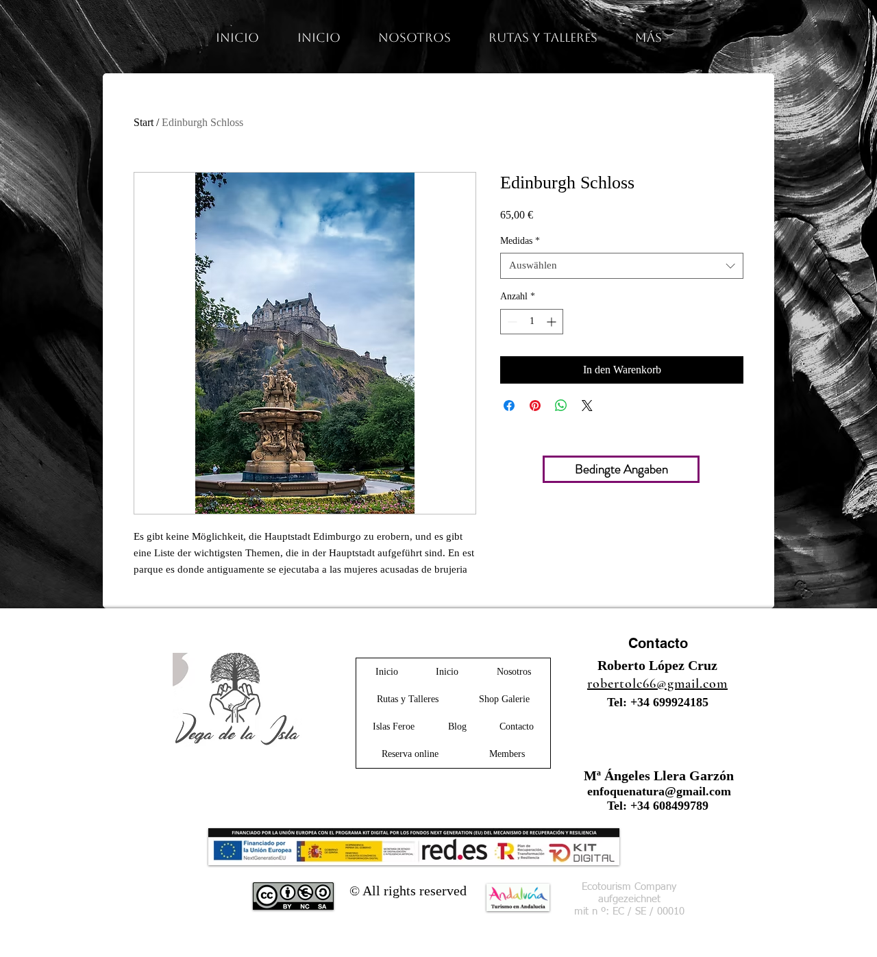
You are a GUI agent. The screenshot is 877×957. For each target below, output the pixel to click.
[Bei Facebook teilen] (509, 405)
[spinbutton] (531, 322)
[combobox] (621, 266)
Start (143, 122)
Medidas (520, 241)
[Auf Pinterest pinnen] (535, 405)
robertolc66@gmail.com (657, 683)
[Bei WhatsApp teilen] (561, 405)
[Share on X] (587, 405)
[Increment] (552, 322)
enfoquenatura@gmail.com (659, 791)
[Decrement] (510, 322)
